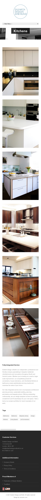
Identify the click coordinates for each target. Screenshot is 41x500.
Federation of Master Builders (13, 481)
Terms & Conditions (10, 469)
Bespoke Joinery (18, 74)
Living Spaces (31, 335)
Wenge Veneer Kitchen (20, 227)
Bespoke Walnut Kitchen (20, 279)
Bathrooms (6, 416)
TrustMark (7, 484)
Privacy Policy (8, 465)
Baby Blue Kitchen (20, 175)
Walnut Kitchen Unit (20, 331)
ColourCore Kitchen (20, 70)
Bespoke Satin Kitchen (20, 123)
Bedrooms (14, 416)
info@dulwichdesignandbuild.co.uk (12, 448)
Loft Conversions (24, 419)
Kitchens (25, 74)
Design (23, 231)
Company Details (9, 462)
